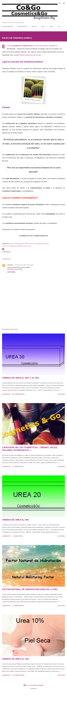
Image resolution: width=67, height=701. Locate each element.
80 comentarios (18, 394)
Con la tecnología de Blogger (35, 685)
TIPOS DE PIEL (27, 246)
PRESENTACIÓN (22, 26)
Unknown (10, 265)
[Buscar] (60, 3)
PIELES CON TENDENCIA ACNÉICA (12, 246)
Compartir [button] (6, 252)
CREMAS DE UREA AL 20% (15, 520)
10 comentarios (18, 675)
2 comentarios (18, 605)
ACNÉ (11, 243)
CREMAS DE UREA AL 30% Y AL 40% (20, 378)
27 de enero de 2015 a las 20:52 (23, 265)
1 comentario (17, 536)
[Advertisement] (33, 311)
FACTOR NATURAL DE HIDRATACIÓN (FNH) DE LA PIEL (30, 589)
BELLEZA (34, 26)
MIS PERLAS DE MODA (15, 269)
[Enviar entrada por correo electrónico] (3, 249)
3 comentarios (18, 466)
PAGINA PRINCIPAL (7, 26)
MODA (51, 26)
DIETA (43, 26)
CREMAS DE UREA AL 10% (15, 659)
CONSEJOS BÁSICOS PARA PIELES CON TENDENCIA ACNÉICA (31, 243)
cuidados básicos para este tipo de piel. (27, 55)
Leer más (61, 394)
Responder (11, 272)
